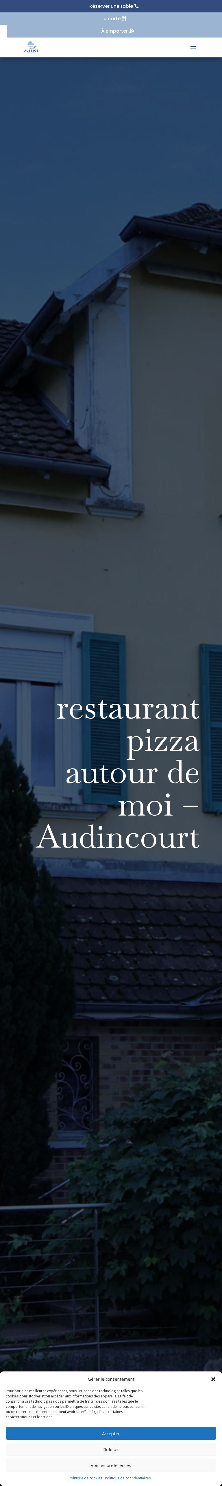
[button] (213, 1379)
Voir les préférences (111, 1465)
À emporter (114, 31)
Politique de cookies (85, 1478)
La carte (111, 18)
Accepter (111, 1433)
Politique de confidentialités (128, 1478)
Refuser (111, 1449)
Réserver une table (111, 6)
